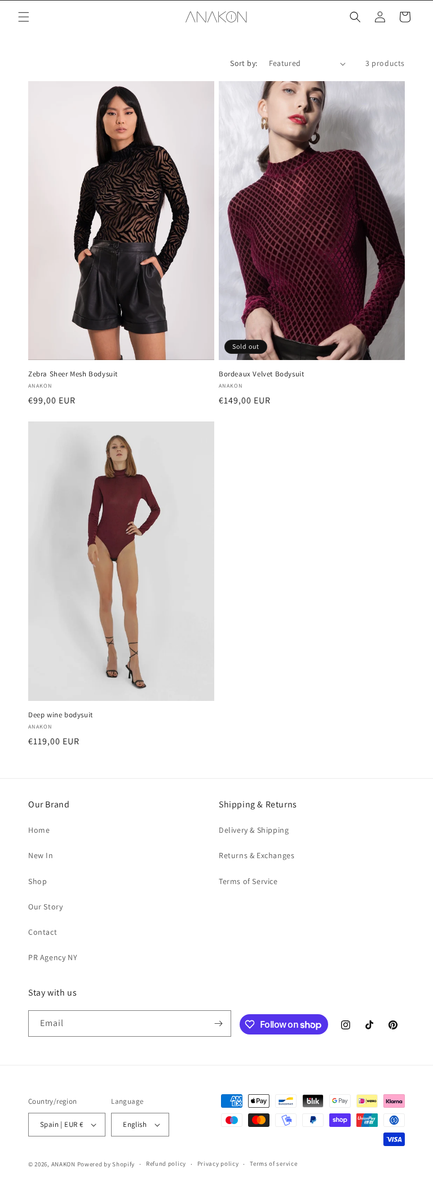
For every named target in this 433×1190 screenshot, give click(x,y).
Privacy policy (218, 1163)
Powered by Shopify (106, 1164)
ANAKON (63, 1164)
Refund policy (166, 1163)
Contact (42, 932)
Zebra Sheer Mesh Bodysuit (73, 374)
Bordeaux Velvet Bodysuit (261, 374)
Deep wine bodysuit (60, 715)
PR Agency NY (52, 957)
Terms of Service (248, 881)
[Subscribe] (218, 1023)
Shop (37, 881)
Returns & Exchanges (256, 855)
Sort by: (243, 63)
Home (39, 830)
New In (41, 855)
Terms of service (273, 1163)
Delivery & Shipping (254, 830)
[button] (23, 17)
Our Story (45, 907)
